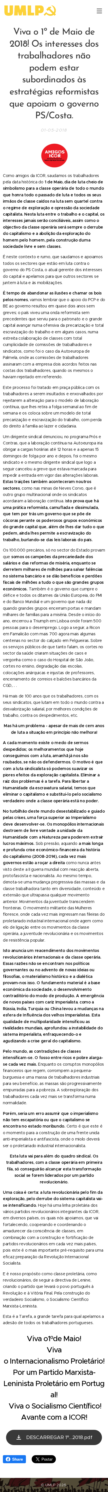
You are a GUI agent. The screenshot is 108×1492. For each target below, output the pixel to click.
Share (17, 1459)
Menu (99, 10)
